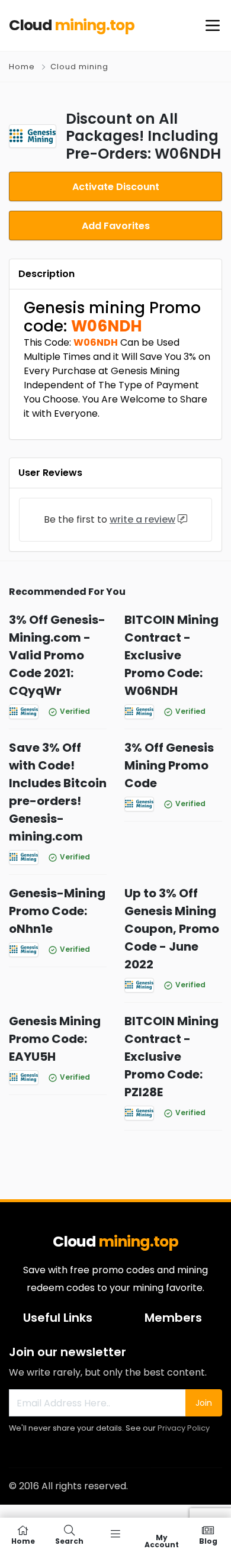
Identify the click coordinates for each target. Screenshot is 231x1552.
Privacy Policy (184, 1428)
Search (69, 1540)
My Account (162, 1540)
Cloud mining (79, 67)
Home (22, 67)
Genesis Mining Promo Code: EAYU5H (55, 1039)
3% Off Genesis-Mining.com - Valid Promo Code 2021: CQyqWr (57, 655)
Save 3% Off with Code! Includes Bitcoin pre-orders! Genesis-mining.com (58, 792)
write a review (142, 519)
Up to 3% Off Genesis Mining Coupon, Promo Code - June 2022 (171, 929)
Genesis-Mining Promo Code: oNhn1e (57, 911)
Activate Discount (115, 187)
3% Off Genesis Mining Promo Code (169, 765)
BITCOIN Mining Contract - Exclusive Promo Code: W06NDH (171, 655)
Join (203, 1403)
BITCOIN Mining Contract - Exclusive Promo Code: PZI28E (171, 1056)
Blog (208, 1540)
